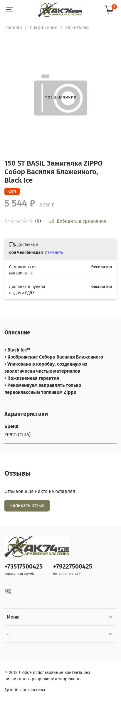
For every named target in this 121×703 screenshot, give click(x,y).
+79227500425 (72, 566)
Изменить (54, 252)
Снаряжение (44, 27)
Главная (13, 27)
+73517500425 (23, 566)
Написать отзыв (27, 505)
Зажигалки (77, 27)
